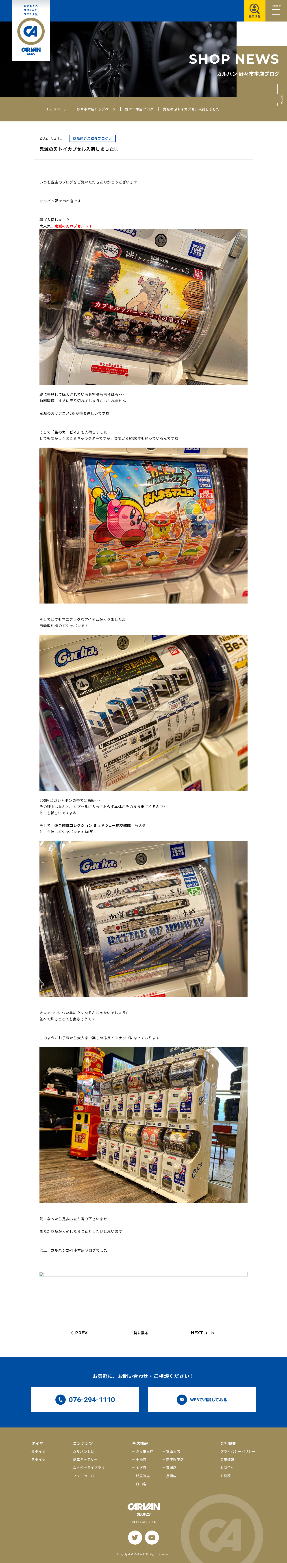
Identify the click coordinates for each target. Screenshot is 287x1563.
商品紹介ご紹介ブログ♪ (92, 138)
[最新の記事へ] (212, 1333)
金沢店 (141, 1467)
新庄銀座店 (175, 1459)
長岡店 (171, 1475)
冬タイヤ (38, 1459)
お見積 (225, 1475)
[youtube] (152, 1538)
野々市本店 (145, 1451)
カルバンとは (83, 1451)
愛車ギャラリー (85, 1459)
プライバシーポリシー (238, 1451)
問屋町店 (143, 1475)
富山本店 (173, 1451)
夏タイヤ (38, 1451)
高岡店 (171, 1467)
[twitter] (135, 1538)
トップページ (56, 109)
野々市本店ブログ (139, 109)
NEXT (197, 1332)
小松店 (141, 1459)
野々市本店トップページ (96, 109)
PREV (81, 1332)
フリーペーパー (85, 1475)
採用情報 (227, 1459)
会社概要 (228, 1443)
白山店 (141, 1483)
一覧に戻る (139, 1332)
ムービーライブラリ (89, 1467)
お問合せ (227, 1467)
